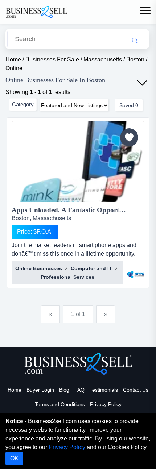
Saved (128, 105)
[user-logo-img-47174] (135, 270)
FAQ (79, 390)
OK (14, 458)
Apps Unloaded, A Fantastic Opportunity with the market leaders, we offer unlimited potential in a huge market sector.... (78, 210)
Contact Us (135, 390)
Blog (64, 390)
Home (14, 390)
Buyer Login (40, 390)
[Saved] (129, 137)
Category (23, 104)
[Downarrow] (142, 82)
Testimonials (104, 390)
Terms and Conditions (60, 404)
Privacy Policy (106, 404)
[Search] (135, 40)
